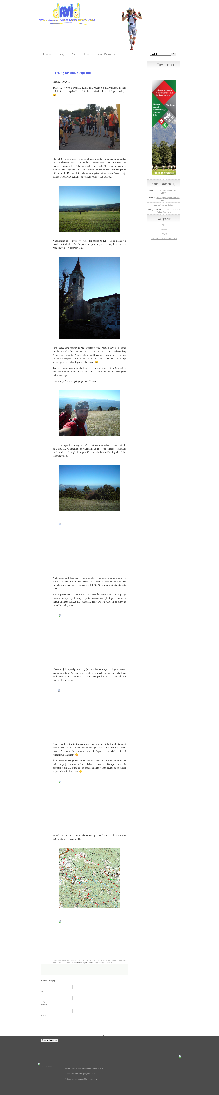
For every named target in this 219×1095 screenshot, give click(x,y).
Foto (87, 54)
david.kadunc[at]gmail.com (83, 1073)
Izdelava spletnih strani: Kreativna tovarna (81, 1079)
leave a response (82, 962)
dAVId (74, 54)
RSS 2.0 (64, 962)
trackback (94, 962)
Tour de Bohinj (166, 204)
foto (83, 1068)
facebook (158, 71)
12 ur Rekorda (105, 54)
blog (73, 1068)
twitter (164, 71)
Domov (46, 54)
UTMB (164, 234)
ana (155, 204)
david (78, 1068)
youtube (170, 71)
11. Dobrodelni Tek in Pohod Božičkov (168, 210)
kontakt (101, 1068)
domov (67, 1068)
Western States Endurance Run (164, 238)
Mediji (164, 229)
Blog (60, 54)
